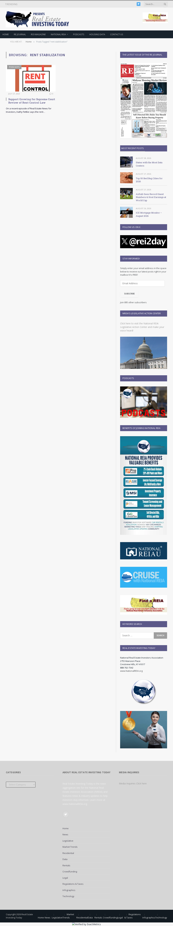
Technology (68, 896)
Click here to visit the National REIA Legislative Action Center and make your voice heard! (142, 327)
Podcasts (78, 34)
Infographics (69, 890)
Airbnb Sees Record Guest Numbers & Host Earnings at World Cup (151, 197)
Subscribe (129, 293)
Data (65, 859)
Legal (65, 877)
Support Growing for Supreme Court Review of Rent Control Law (31, 100)
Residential (68, 853)
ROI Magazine (38, 34)
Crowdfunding (70, 871)
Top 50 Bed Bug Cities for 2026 (40, 4)
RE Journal (20, 34)
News (65, 834)
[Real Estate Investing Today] (38, 19)
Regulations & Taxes (73, 883)
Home (6, 34)
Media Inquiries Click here (133, 783)
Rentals (66, 865)
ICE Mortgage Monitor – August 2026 (149, 214)
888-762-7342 (126, 667)
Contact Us (116, 34)
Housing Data (97, 34)
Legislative (68, 840)
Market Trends (70, 846)
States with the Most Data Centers (149, 164)
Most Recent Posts (132, 148)
